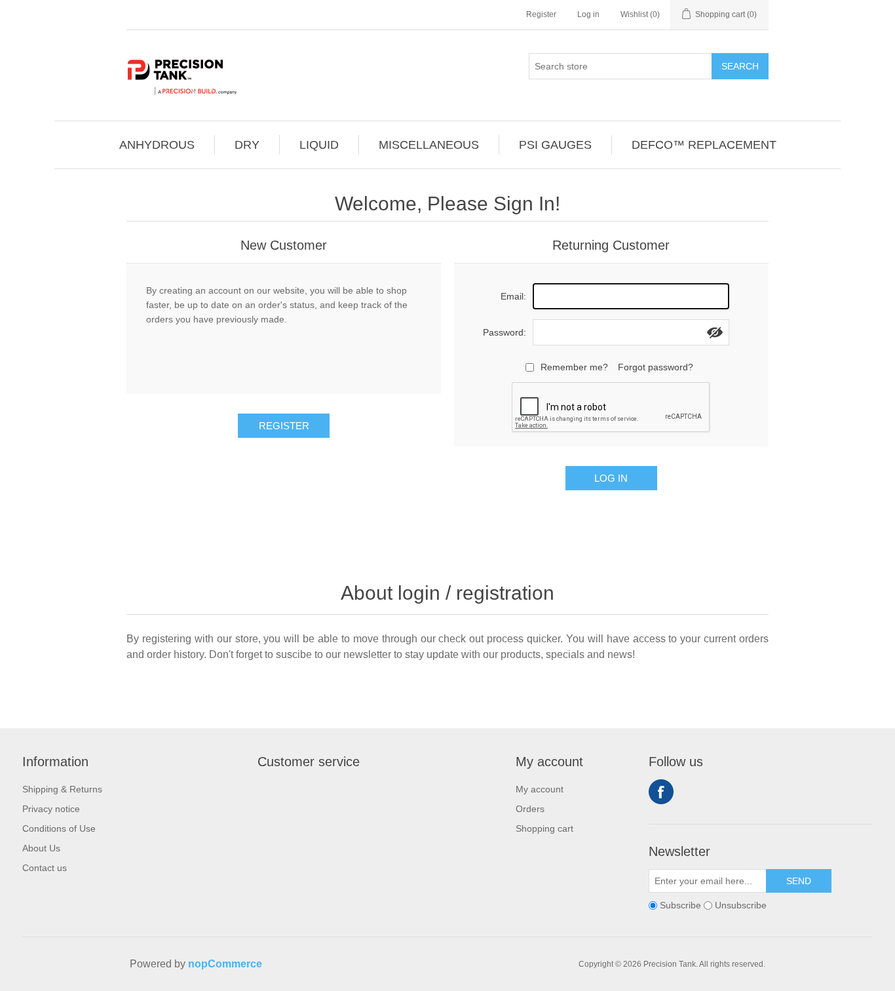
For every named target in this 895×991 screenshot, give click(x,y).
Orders (530, 809)
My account (539, 789)
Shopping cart (544, 828)
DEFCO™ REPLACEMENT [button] (704, 144)
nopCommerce (225, 963)
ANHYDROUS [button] (157, 144)
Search (740, 66)
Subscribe (680, 905)
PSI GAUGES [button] (555, 144)
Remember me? (574, 367)
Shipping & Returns (62, 789)
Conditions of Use (59, 828)
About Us (41, 848)
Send (798, 881)
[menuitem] (157, 145)
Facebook (661, 791)
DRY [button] (247, 144)
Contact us (44, 868)
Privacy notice (51, 809)
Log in (588, 14)
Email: (513, 296)
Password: (504, 332)
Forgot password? (655, 367)
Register (541, 14)
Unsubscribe (741, 905)
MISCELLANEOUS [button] (429, 144)
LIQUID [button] (319, 144)
